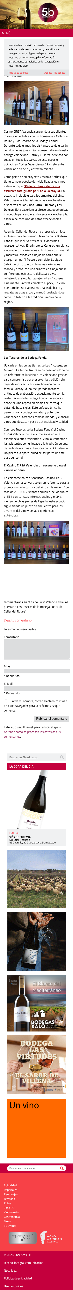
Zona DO (9, 1207)
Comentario (11, 637)
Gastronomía (12, 1216)
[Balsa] (36, 799)
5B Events (10, 1225)
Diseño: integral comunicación (23, 1262)
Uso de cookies (13, 1286)
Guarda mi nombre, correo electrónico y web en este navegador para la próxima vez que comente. (35, 706)
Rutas (7, 1203)
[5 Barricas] (48, 13)
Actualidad (10, 1185)
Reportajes (10, 1189)
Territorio (9, 1198)
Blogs (7, 1221)
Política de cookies (18, 72)
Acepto (48, 72)
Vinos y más (11, 1212)
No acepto (59, 72)
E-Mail (8, 683)
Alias (7, 666)
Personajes (11, 1194)
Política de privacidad (18, 1278)
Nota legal (10, 1270)
